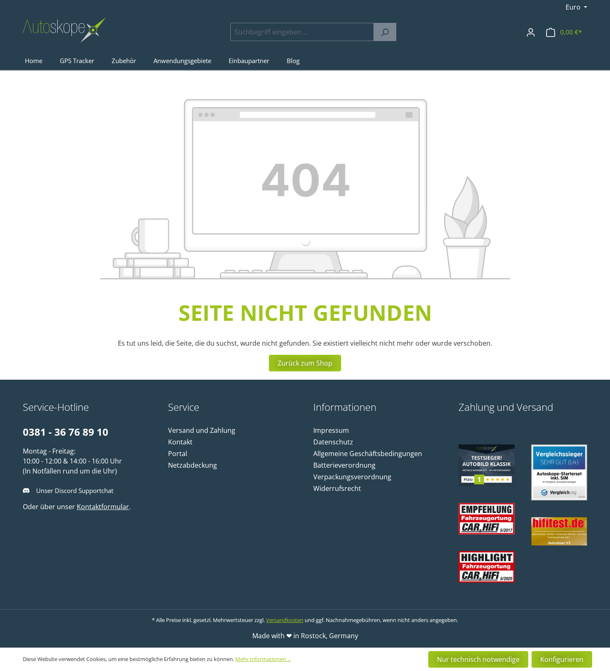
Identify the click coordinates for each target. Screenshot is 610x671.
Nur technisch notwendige (478, 659)
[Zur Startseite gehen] (64, 30)
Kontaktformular (103, 506)
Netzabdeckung (192, 465)
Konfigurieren (561, 659)
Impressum (331, 430)
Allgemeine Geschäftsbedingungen (367, 453)
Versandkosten (284, 620)
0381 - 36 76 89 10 (65, 432)
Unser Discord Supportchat (74, 490)
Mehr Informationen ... (263, 659)
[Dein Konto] (531, 32)
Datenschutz (333, 442)
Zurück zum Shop (305, 363)
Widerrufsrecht (337, 488)
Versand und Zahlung (201, 430)
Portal (177, 453)
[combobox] (302, 32)
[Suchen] (384, 32)
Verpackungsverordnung (352, 476)
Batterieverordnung (344, 465)
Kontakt (180, 442)
